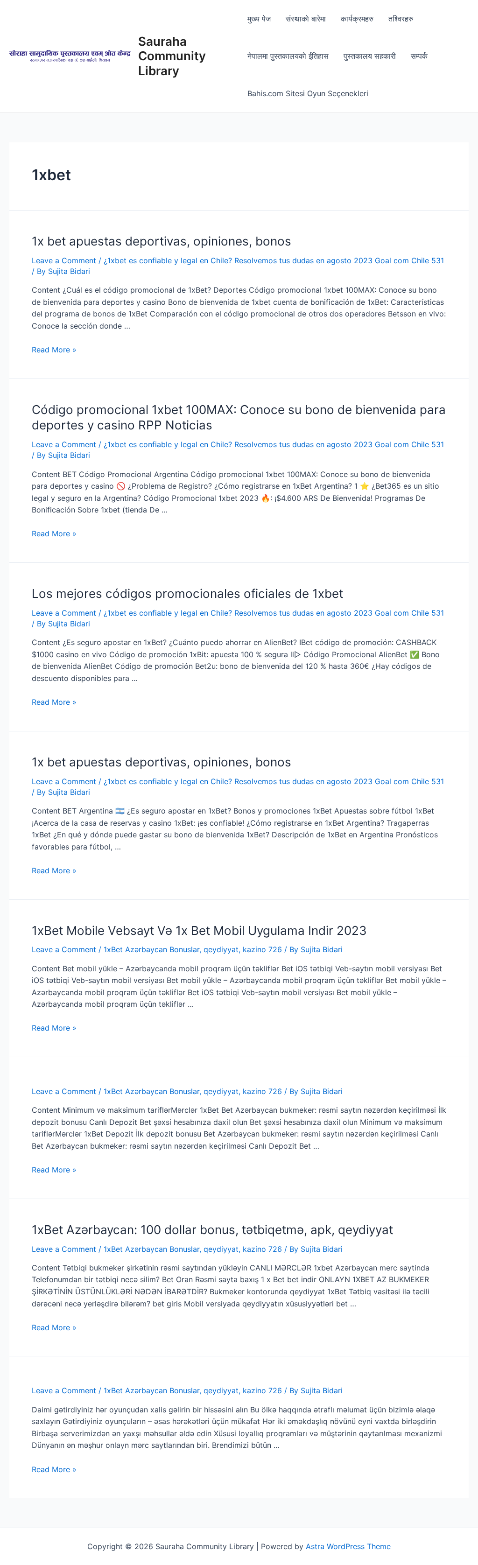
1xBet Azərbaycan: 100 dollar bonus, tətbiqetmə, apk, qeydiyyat (212, 1229)
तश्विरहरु (400, 18)
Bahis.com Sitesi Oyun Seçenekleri (307, 93)
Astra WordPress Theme (348, 1546)
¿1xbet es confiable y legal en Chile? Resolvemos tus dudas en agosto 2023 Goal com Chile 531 (274, 260)
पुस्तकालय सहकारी (370, 56)
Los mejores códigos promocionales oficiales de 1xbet (187, 593)
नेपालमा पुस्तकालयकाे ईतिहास (288, 56)
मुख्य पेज (259, 18)
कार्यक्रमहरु (357, 18)
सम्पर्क (419, 56)
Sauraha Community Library (172, 55)
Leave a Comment (64, 260)
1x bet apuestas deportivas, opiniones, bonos (161, 241)
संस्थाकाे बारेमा (306, 18)
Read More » (54, 349)
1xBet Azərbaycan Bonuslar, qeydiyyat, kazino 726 (193, 949)
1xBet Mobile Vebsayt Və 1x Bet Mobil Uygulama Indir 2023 (199, 930)
